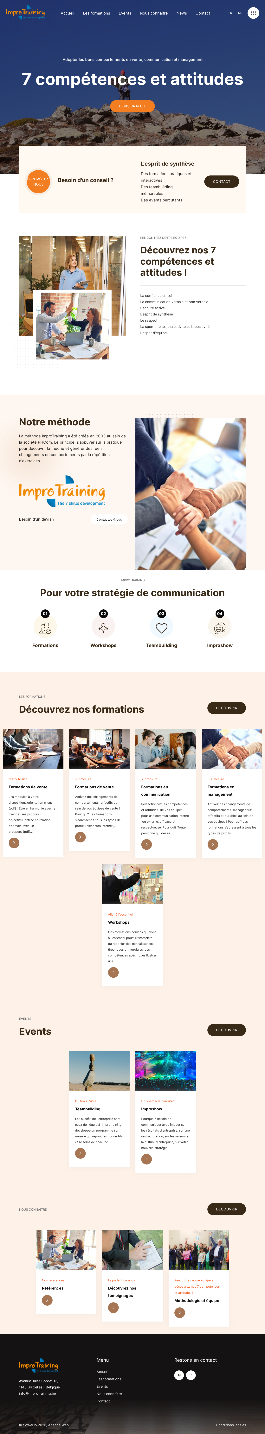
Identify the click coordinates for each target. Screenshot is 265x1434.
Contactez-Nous (109, 519)
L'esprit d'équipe (153, 333)
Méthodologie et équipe (196, 1300)
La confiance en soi (156, 296)
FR (230, 13)
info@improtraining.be (37, 1393)
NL (240, 13)
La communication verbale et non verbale (174, 302)
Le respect (149, 320)
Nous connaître (154, 13)
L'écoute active (152, 308)
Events (125, 13)
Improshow (151, 1109)
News (182, 13)
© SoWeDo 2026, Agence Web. (44, 1425)
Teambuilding (87, 1109)
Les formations (96, 13)
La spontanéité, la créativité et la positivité (175, 327)
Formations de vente (28, 787)
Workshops (119, 922)
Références (52, 1288)
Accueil (67, 13)
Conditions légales (231, 1425)
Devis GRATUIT (132, 106)
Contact (203, 13)
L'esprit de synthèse (156, 314)
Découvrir (226, 708)
